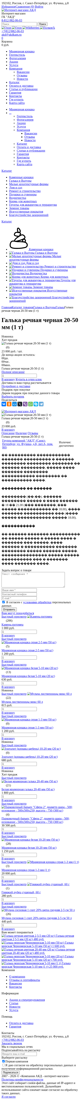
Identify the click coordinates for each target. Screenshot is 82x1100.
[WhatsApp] (30, 404)
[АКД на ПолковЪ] (47, 27)
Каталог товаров (22, 307)
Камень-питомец (12, 624)
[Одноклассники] (9, 404)
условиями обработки (37, 602)
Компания (15, 68)
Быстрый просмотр (14, 616)
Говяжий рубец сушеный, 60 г (21, 892)
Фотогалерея (17, 58)
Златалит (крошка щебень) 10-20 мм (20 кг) (30, 756)
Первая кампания (16, 1061)
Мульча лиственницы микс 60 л (22, 701)
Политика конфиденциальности (22, 1079)
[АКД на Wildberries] (31, 27)
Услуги (13, 65)
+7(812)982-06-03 (13, 31)
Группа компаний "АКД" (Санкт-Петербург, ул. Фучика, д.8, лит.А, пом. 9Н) (27, 444)
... (10, 112)
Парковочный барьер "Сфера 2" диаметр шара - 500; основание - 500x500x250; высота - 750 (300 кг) (35, 820)
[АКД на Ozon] (17, 27)
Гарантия (15, 92)
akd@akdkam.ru (12, 34)
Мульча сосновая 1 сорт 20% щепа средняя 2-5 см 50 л (37, 918)
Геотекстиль (17, 54)
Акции (13, 61)
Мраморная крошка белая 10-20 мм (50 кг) (29, 847)
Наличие (21, 433)
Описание (8, 433)
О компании (17, 976)
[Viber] (25, 404)
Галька (60, 307)
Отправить (9, 609)
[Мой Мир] (14, 404)
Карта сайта (17, 102)
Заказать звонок (12, 1043)
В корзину (8, 379)
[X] (20, 404)
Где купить (16, 99)
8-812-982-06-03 (12, 20)
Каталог (14, 82)
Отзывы (22, 75)
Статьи (13, 1003)
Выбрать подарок (13, 396)
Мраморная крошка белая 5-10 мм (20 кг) (28, 676)
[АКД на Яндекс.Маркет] (7, 27)
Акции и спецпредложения (27, 999)
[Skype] (36, 404)
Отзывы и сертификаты (24, 980)
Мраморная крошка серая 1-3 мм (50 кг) (27, 727)
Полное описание (13, 372)
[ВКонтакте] (4, 404)
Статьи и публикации (23, 89)
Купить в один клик (29, 379)
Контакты (15, 96)
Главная (7, 307)
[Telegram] (41, 404)
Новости (22, 78)
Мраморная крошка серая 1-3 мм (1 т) (26, 870)
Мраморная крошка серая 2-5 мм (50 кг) (27, 650)
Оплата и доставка (21, 85)
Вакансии (23, 72)
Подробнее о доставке (16, 386)
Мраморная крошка (22, 51)
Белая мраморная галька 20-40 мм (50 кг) (28, 789)
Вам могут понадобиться (18, 613)
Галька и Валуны (44, 307)
